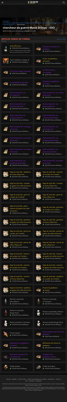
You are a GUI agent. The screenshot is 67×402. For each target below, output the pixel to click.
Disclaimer (39, 381)
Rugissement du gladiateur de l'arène (19, 344)
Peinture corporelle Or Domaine (49, 300)
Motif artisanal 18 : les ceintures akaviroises (50, 116)
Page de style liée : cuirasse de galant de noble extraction (20, 184)
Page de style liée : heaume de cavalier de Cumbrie (19, 255)
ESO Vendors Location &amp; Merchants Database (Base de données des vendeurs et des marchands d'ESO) (32, 23)
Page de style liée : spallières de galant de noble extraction (20, 289)
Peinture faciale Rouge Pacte (53, 322)
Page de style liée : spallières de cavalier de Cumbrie (53, 277)
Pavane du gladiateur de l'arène (50, 289)
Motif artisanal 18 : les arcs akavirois (17, 94)
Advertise (31, 381)
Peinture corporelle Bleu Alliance (17, 300)
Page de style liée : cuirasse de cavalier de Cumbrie (52, 173)
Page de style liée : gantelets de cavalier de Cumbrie (53, 208)
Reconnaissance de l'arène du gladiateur (53, 333)
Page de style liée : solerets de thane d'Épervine (19, 277)
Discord (8, 379)
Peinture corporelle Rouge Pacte (17, 311)
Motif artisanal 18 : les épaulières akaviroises (18, 162)
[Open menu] (2, 2)
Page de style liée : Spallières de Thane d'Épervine (20, 173)
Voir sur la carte (61, 39)
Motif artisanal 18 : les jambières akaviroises (50, 139)
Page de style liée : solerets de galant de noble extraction (53, 266)
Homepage (6, 21)
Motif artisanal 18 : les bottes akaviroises (53, 94)
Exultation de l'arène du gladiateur (51, 48)
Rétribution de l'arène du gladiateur (51, 344)
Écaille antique (15, 366)
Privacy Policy (22, 379)
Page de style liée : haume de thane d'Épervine (53, 243)
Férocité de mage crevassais (20, 71)
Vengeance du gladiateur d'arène (49, 355)
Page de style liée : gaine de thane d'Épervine (53, 196)
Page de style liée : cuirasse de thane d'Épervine (52, 184)
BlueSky (14, 379)
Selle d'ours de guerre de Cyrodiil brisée (19, 355)
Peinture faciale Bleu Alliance (53, 312)
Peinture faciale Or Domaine (20, 322)
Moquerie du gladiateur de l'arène (51, 82)
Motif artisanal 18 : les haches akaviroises (20, 139)
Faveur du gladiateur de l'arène (50, 60)
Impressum (51, 379)
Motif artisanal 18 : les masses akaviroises (20, 150)
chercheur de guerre (8, 24)
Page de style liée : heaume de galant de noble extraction (53, 255)
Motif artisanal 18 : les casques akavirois (17, 116)
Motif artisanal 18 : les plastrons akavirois (50, 150)
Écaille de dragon (49, 366)
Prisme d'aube (15, 333)
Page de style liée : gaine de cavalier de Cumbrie (20, 196)
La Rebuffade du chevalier (19, 83)
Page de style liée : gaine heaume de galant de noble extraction (19, 208)
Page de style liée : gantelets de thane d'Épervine (53, 221)
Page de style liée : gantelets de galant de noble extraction (20, 221)
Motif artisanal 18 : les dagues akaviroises (20, 128)
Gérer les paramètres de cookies (37, 379)
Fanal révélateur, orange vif (19, 60)
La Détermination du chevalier (49, 71)
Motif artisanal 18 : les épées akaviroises (53, 162)
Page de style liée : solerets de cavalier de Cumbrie (19, 266)
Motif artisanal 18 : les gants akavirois (50, 128)
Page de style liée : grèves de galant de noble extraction (53, 232)
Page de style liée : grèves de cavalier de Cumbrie (20, 232)
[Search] (64, 2)
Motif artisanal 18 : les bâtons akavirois (50, 105)
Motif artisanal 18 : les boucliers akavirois (17, 105)
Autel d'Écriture (15, 46)
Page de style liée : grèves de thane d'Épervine (20, 243)
